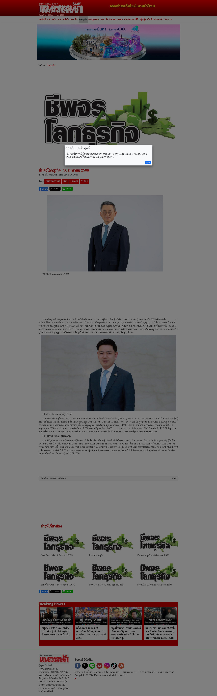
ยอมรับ (148, 162)
